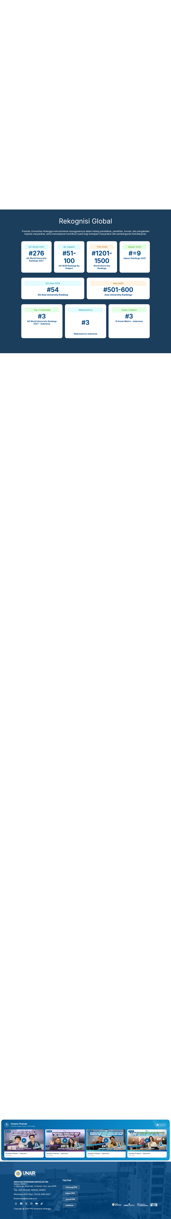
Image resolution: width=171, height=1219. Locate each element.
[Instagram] (31, 1203)
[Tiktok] (41, 1203)
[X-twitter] (26, 1203)
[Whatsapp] (16, 1203)
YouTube (162, 1125)
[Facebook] (21, 1203)
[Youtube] (36, 1203)
